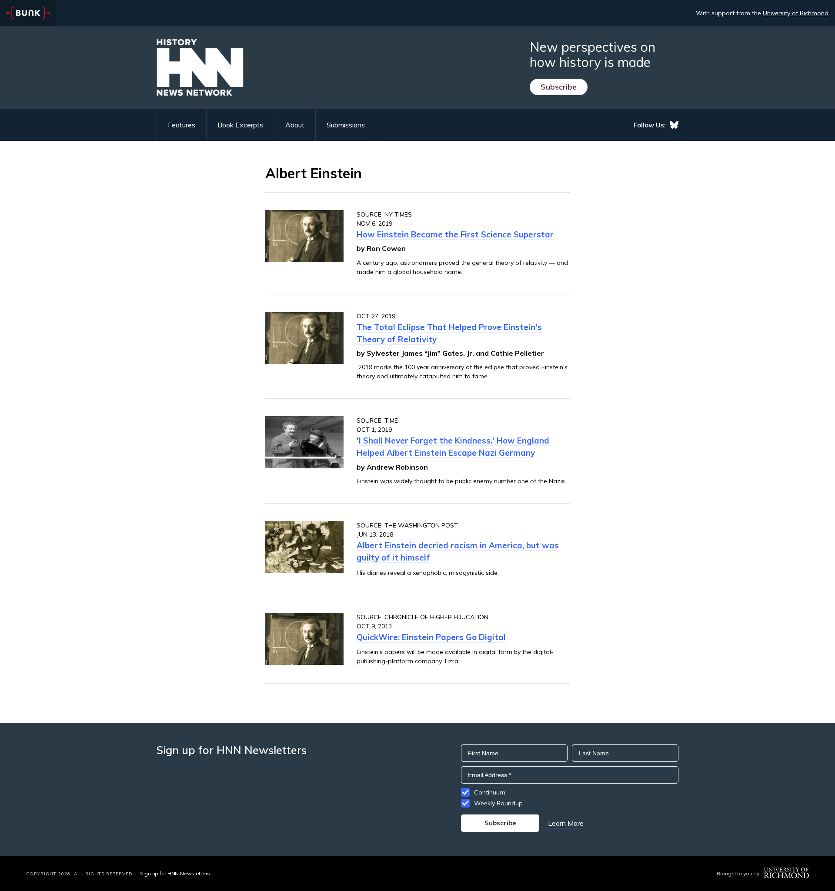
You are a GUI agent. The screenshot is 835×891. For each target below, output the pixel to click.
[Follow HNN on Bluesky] (674, 124)
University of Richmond (795, 13)
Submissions (346, 124)
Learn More (566, 823)
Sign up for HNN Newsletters (175, 873)
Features (181, 124)
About (294, 124)
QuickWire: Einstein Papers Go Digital (431, 637)
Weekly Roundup (498, 803)
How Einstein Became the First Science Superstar (455, 234)
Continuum (489, 792)
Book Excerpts (240, 124)
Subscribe (559, 87)
